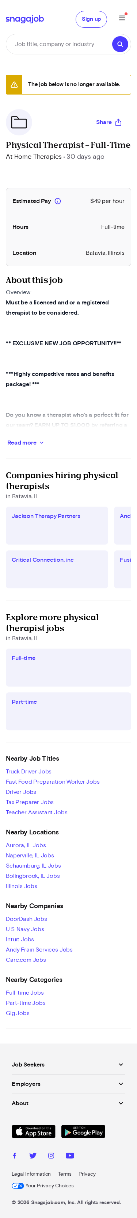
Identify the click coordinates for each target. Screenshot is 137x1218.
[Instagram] (51, 1157)
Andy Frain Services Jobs (39, 950)
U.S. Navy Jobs (25, 929)
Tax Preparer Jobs (30, 802)
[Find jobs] (120, 44)
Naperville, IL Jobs (30, 855)
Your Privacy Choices (50, 1185)
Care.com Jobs (26, 960)
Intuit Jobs (20, 939)
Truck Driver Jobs (29, 772)
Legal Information (31, 1174)
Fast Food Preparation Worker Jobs (53, 782)
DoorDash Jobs (26, 919)
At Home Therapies (34, 157)
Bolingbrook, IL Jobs (33, 876)
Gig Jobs (18, 1013)
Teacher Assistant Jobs (36, 812)
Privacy (87, 1174)
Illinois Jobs (21, 886)
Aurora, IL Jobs (26, 845)
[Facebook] (15, 1157)
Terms (64, 1174)
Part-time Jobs (26, 1003)
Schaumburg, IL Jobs (33, 866)
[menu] (122, 19)
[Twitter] (33, 1157)
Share (104, 122)
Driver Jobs (21, 792)
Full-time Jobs (25, 993)
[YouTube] (70, 1157)
